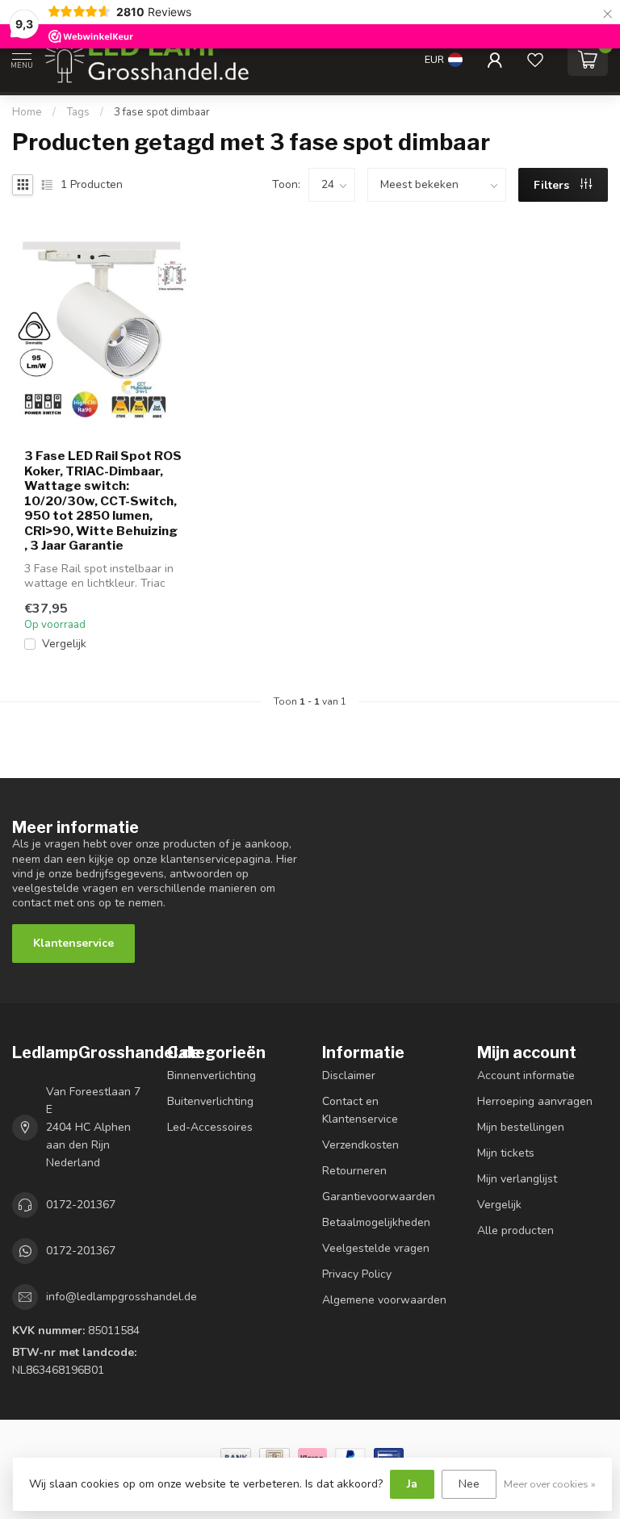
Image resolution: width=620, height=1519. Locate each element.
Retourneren (354, 1170)
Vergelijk (64, 644)
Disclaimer (348, 1075)
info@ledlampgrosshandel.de (121, 1296)
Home (27, 112)
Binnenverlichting (211, 1075)
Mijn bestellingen (520, 1127)
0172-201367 (80, 1204)
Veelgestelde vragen (375, 1248)
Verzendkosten (360, 1145)
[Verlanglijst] (535, 60)
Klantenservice (73, 943)
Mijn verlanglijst (517, 1178)
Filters (553, 185)
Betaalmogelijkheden (376, 1222)
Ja (412, 1484)
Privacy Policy (357, 1274)
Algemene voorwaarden (384, 1300)
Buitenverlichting (210, 1101)
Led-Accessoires (210, 1127)
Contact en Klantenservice (360, 1110)
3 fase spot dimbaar (162, 112)
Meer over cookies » (550, 1484)
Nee (469, 1484)
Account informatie (526, 1075)
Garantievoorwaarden (378, 1196)
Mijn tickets (505, 1153)
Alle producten (515, 1230)
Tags (78, 112)
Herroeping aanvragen (535, 1101)
